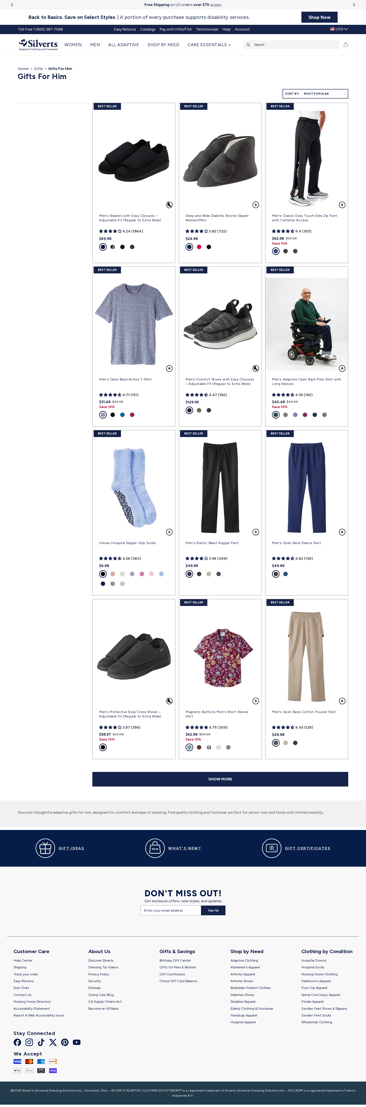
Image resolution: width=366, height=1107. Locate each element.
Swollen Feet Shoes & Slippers (324, 1009)
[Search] (248, 44)
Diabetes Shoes (242, 995)
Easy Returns (24, 981)
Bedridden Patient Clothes (250, 988)
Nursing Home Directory (32, 1002)
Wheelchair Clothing (316, 1022)
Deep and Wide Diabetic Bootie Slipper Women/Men (217, 218)
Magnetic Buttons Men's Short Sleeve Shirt (217, 714)
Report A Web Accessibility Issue (39, 1015)
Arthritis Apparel (242, 974)
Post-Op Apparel (314, 988)
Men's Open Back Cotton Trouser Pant (304, 712)
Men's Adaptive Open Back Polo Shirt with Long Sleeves (306, 381)
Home (23, 68)
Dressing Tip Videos (103, 967)
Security (94, 981)
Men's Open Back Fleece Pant (296, 543)
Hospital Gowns (313, 960)
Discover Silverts (101, 960)
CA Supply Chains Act (105, 1002)
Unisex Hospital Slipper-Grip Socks (127, 543)
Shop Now (320, 17)
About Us (99, 951)
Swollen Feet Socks (316, 1015)
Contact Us (23, 995)
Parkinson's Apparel (316, 981)
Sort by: (292, 94)
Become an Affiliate (103, 1009)
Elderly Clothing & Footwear (251, 1009)
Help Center (23, 960)
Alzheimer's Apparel (245, 967)
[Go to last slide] (12, 5)
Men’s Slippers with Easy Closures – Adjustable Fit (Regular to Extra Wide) (130, 218)
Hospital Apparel (243, 1022)
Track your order (26, 974)
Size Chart (21, 988)
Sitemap (94, 988)
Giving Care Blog (101, 995)
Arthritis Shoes (241, 981)
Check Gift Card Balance (178, 981)
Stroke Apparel (312, 1002)
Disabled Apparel (242, 1002)
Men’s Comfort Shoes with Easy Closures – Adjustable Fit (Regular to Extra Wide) (220, 381)
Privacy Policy (98, 974)
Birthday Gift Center (175, 960)
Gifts (38, 68)
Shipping (20, 967)
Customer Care (31, 951)
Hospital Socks (312, 967)
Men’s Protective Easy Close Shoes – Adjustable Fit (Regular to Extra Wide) (130, 714)
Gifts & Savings (177, 951)
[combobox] (291, 44)
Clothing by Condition (326, 951)
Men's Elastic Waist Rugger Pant (212, 543)
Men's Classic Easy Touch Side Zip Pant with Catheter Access (304, 218)
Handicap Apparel (243, 1015)
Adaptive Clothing (244, 960)
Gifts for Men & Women (177, 967)
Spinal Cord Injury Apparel (320, 995)
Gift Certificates (172, 974)
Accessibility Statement (32, 1009)
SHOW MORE (220, 779)
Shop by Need (246, 951)
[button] (75, 44)
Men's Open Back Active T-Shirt (125, 379)
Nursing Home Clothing (319, 974)
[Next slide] (354, 5)
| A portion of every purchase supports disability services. (139, 17)
